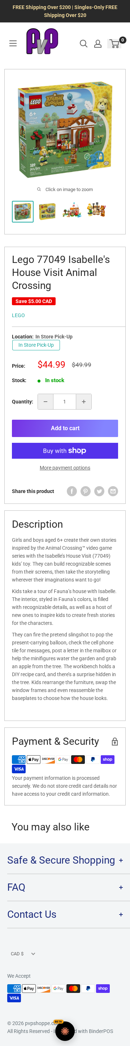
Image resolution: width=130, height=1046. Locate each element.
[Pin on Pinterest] (86, 491)
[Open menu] (13, 43)
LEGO (18, 315)
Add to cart (65, 428)
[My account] (97, 44)
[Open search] (84, 44)
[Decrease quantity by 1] (45, 401)
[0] (114, 43)
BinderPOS (101, 1031)
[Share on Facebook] (72, 491)
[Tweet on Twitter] (99, 491)
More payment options (65, 468)
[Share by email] (113, 491)
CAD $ (17, 953)
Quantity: (22, 402)
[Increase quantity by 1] (83, 401)
